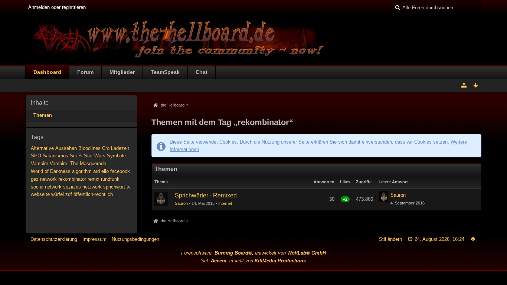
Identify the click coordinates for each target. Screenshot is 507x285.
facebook (120, 171)
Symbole (116, 155)
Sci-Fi (76, 155)
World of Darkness (51, 171)
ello (105, 171)
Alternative (42, 148)
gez (35, 179)
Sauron (181, 203)
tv (129, 187)
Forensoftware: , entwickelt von (253, 253)
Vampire (39, 163)
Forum (85, 72)
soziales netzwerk (82, 187)
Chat (201, 72)
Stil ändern (390, 239)
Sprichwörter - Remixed (206, 195)
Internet (225, 203)
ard (96, 171)
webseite (40, 194)
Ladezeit (120, 148)
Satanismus (55, 155)
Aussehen (66, 148)
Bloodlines (89, 148)
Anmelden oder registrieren (57, 7)
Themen (42, 115)
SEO (36, 155)
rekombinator (72, 179)
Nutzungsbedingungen (135, 239)
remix (93, 179)
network (48, 179)
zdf (68, 194)
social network (46, 187)
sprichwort (114, 187)
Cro (105, 148)
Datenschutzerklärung (53, 239)
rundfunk (110, 179)
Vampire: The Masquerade (78, 163)
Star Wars (94, 155)
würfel (57, 194)
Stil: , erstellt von (253, 260)
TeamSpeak (165, 72)
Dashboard (47, 72)
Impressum (94, 239)
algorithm (82, 171)
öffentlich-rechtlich (93, 194)
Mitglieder (122, 72)
